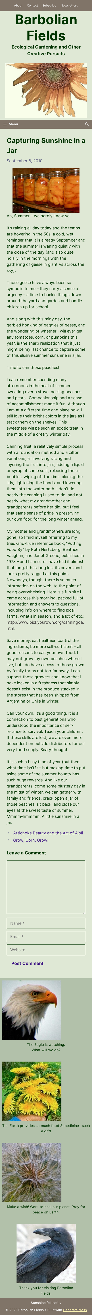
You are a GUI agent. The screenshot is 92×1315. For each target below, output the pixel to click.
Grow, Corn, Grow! (30, 840)
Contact (32, 5)
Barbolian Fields (46, 27)
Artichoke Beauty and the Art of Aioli (48, 833)
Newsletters (69, 5)
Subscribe (49, 5)
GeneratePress (75, 1310)
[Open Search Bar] (87, 124)
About (18, 5)
